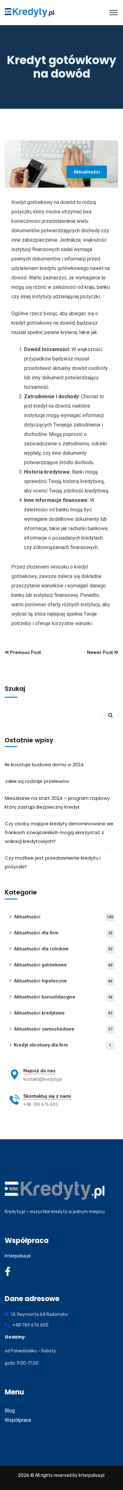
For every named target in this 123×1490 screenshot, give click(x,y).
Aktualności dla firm (63, 933)
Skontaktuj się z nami (47, 1096)
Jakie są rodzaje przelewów (37, 781)
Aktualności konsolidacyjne (63, 997)
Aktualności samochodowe (63, 1029)
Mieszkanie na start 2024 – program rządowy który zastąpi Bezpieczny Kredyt (57, 802)
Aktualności (86, 172)
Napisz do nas (39, 1071)
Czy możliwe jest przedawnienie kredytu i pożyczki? (53, 862)
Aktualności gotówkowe (63, 965)
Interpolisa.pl (18, 1256)
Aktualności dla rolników (63, 949)
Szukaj (15, 688)
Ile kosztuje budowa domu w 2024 (44, 764)
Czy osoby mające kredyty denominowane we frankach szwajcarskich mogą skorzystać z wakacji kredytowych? (59, 832)
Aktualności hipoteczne (63, 981)
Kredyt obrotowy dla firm (62, 1045)
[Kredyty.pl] (29, 13)
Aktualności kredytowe (63, 1013)
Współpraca (18, 1420)
